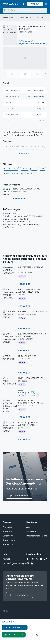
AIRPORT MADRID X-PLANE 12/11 (30, 268)
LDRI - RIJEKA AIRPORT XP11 (31, 378)
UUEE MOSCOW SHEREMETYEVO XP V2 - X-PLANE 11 (30, 401)
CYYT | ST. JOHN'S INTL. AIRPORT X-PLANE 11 (29, 423)
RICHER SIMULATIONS (27, 314)
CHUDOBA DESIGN (25, 339)
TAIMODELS (23, 295)
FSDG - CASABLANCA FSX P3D (26, 189)
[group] (25, 58)
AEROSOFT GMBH (26, 32)
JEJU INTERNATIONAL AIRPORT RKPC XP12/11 (32, 335)
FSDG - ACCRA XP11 (27, 356)
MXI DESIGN (23, 381)
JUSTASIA (22, 428)
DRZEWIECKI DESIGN (26, 406)
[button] (32, 43)
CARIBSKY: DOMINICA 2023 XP (32, 311)
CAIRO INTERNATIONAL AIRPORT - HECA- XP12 (29, 290)
